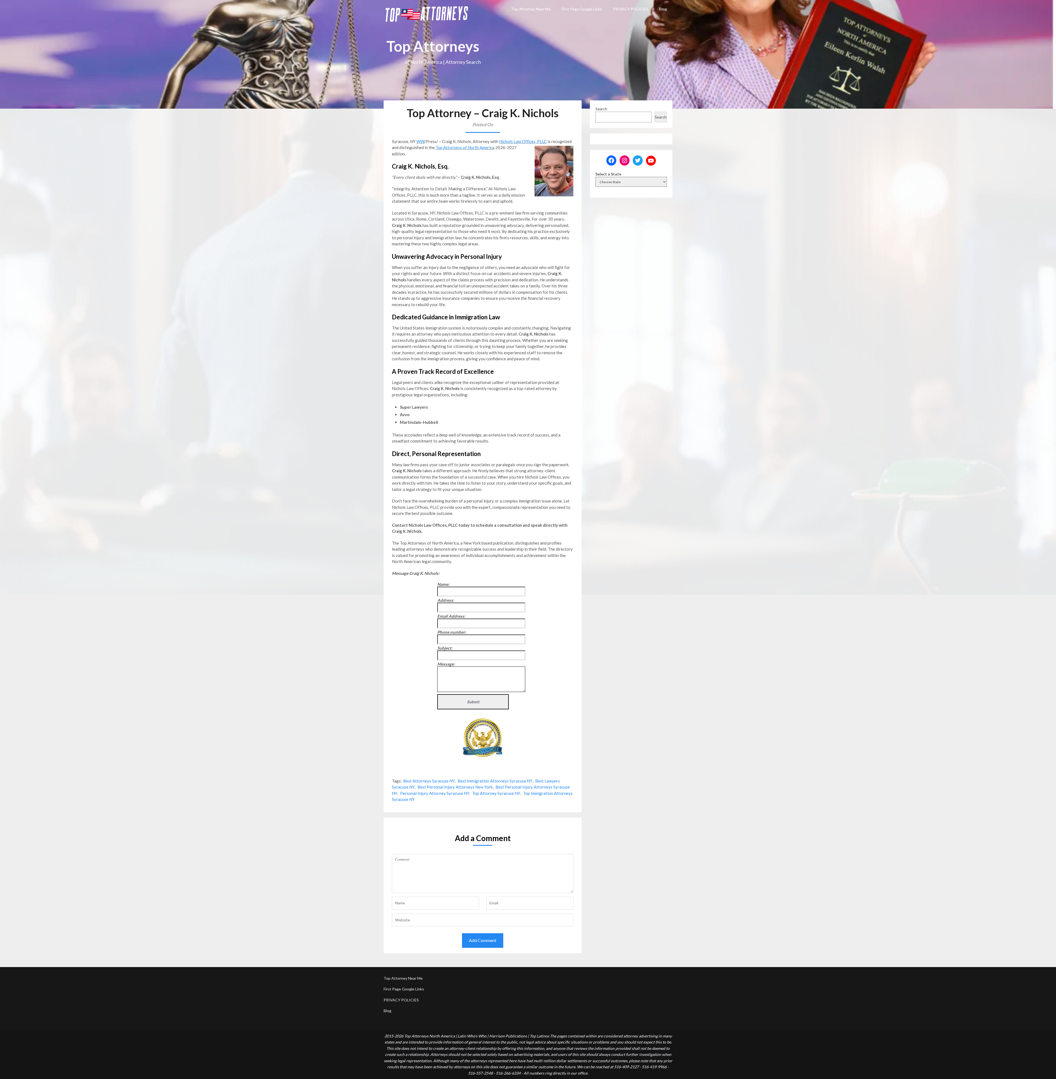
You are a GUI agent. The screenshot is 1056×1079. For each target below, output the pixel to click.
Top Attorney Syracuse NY (496, 793)
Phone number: (451, 632)
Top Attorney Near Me (531, 9)
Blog (663, 9)
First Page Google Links (582, 9)
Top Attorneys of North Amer (462, 147)
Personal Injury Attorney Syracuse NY (434, 793)
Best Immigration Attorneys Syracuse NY (495, 780)
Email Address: (451, 616)
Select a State (608, 174)
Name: (443, 584)
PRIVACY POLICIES (630, 9)
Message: (446, 663)
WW (420, 141)
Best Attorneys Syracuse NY (429, 780)
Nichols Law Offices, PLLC (523, 141)
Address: (445, 600)
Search (601, 108)
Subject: (444, 648)
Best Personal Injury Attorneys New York (455, 786)
